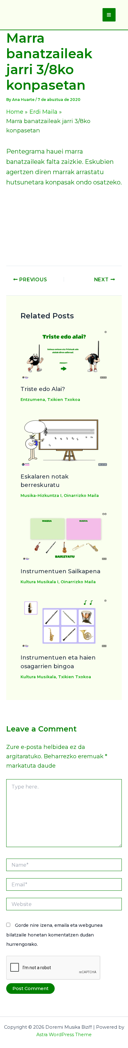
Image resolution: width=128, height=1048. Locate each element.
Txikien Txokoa (63, 399)
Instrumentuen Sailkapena (60, 571)
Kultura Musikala (38, 676)
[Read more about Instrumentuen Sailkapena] (64, 536)
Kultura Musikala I (39, 581)
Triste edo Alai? (43, 389)
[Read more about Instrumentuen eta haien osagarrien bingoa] (64, 622)
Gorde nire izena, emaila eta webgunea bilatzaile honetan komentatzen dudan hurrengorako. (54, 934)
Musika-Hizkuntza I (41, 495)
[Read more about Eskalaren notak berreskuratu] (64, 441)
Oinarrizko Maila (81, 495)
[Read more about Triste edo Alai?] (64, 354)
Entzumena (33, 399)
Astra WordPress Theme (64, 1034)
